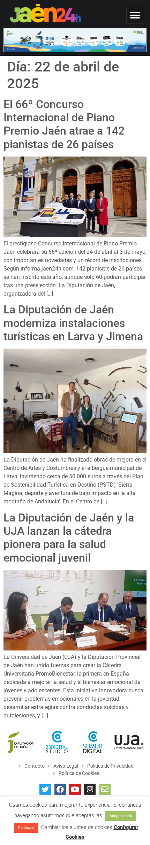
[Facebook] (60, 789)
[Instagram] (90, 789)
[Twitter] (45, 789)
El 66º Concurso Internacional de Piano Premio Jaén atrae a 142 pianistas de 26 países (64, 124)
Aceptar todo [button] (121, 816)
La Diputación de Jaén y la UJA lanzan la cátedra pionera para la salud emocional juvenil (68, 537)
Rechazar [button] (26, 827)
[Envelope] (105, 789)
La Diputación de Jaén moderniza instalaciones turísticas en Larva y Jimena (73, 323)
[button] (135, 15)
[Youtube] (75, 789)
